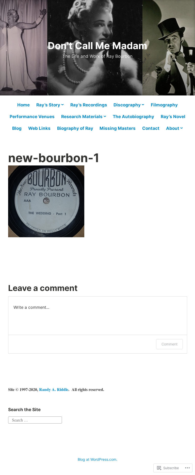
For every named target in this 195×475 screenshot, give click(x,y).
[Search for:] (35, 419)
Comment (169, 344)
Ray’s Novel (173, 116)
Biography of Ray (75, 128)
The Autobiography (133, 116)
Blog (17, 128)
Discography (127, 104)
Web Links (39, 128)
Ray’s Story (48, 104)
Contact (150, 128)
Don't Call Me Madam (97, 45)
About (172, 128)
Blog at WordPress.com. (97, 459)
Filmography (164, 104)
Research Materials (82, 116)
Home (23, 104)
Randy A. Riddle (53, 389)
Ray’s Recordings (88, 104)
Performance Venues (32, 116)
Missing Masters (118, 128)
